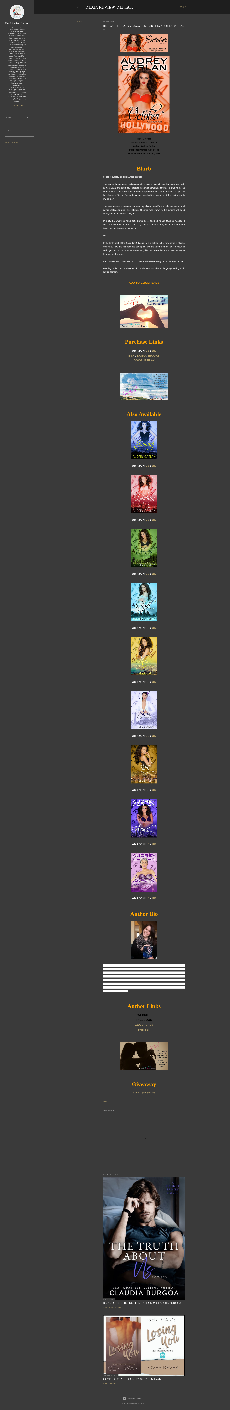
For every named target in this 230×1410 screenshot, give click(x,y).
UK (154, 350)
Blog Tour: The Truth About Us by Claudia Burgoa (142, 1303)
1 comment (113, 1383)
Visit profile (17, 105)
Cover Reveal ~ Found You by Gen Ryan (132, 1379)
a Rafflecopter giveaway (144, 1092)
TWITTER (144, 1029)
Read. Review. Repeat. (109, 7)
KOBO (141, 355)
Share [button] (79, 21)
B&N (131, 355)
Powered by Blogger (134, 1398)
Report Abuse (11, 142)
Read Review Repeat (17, 23)
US (147, 350)
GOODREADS (144, 1024)
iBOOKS (154, 355)
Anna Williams (138, 1403)
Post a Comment (115, 1307)
